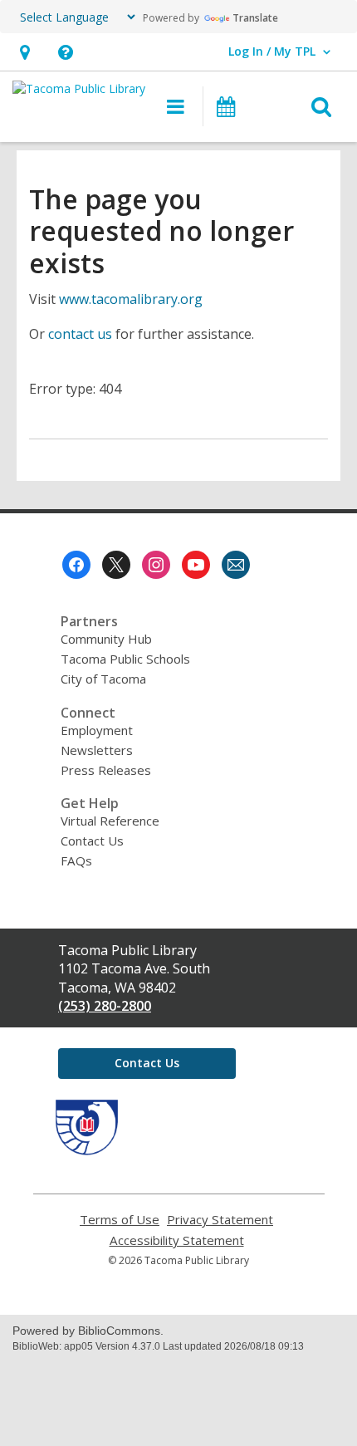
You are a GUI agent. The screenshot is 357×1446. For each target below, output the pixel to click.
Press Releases (106, 770)
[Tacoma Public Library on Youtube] (196, 565)
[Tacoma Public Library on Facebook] (76, 565)
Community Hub (106, 638)
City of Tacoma (103, 678)
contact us (80, 334)
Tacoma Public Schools (125, 658)
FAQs (76, 860)
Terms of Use (119, 1220)
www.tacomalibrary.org (131, 299)
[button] (24, 52)
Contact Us (92, 840)
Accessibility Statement (177, 1240)
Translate (255, 18)
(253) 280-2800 (104, 1006)
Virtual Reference (110, 820)
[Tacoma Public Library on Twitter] (116, 565)
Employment (97, 730)
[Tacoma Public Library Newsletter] (236, 565)
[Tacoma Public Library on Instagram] (156, 565)
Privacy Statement (220, 1220)
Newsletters (97, 750)
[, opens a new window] (87, 1150)
